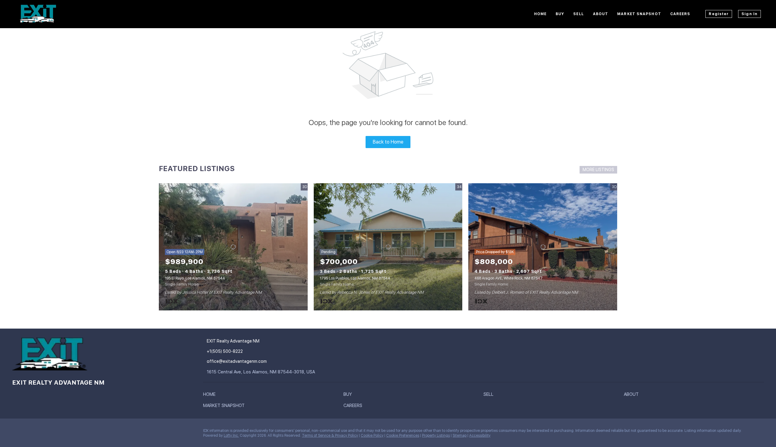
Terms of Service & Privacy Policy (330, 435)
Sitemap (460, 435)
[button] (211, 395)
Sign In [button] (749, 14)
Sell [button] (578, 14)
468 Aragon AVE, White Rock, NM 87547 (508, 278)
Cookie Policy (372, 435)
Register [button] (719, 14)
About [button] (600, 14)
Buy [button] (560, 14)
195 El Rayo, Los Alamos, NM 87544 (195, 278)
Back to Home (388, 142)
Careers (680, 14)
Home (540, 14)
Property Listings (436, 435)
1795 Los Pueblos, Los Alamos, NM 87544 (355, 278)
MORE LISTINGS (598, 169)
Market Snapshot (639, 14)
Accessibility (479, 435)
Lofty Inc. (231, 435)
